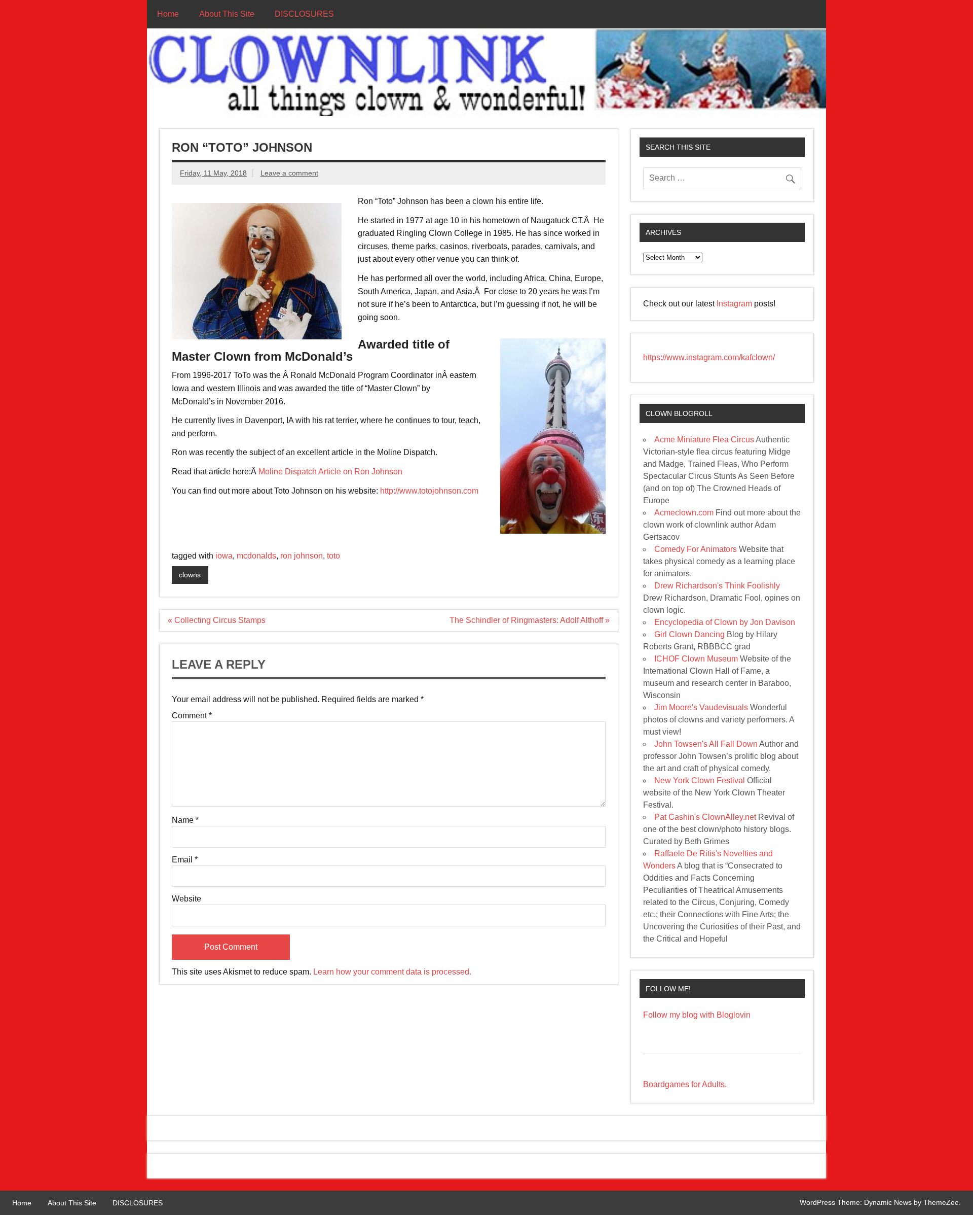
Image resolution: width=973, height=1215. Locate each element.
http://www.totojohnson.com (429, 491)
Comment (192, 716)
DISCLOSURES (304, 14)
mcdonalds (256, 555)
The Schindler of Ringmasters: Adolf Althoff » (530, 620)
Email (185, 860)
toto (333, 555)
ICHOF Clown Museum (696, 658)
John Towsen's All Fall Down (706, 744)
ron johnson (301, 555)
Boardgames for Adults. (685, 1084)
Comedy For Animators (695, 549)
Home (168, 14)
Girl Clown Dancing (689, 634)
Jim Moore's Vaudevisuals (701, 707)
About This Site (226, 14)
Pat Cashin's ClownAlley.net (705, 817)
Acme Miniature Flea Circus (704, 439)
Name (185, 820)
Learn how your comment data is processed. (392, 971)
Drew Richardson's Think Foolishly (717, 585)
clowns (190, 575)
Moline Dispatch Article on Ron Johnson (330, 471)
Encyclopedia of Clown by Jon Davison (724, 622)
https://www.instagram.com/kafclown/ (709, 357)
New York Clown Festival (699, 780)
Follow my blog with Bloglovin (697, 1015)
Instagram (735, 303)
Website (186, 899)
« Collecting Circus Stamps (217, 620)
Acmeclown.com (684, 512)
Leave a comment (289, 173)
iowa (224, 555)
